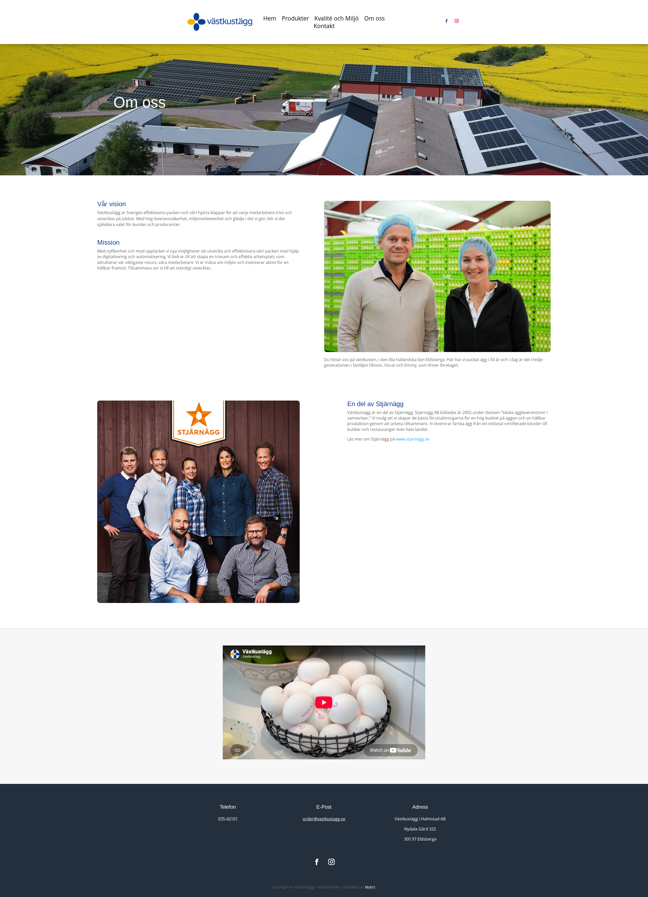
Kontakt (324, 27)
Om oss (374, 19)
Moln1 (370, 887)
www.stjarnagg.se (412, 439)
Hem (269, 19)
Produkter (295, 19)
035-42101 (228, 819)
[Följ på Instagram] (457, 21)
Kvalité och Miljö (336, 19)
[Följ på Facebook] (446, 21)
